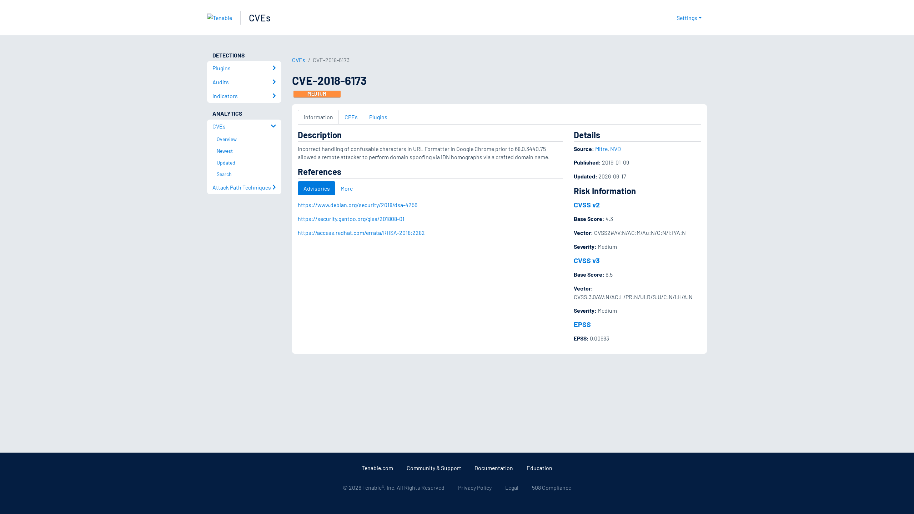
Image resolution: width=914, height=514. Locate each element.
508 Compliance (551, 487)
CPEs (351, 117)
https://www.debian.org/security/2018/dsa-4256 (357, 204)
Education (539, 467)
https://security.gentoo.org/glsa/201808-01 (351, 218)
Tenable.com (377, 467)
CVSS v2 (587, 204)
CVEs (260, 17)
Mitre (601, 148)
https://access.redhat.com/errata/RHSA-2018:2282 (361, 232)
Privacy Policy (475, 487)
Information (318, 117)
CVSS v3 (587, 260)
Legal (511, 487)
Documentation (493, 467)
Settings (687, 17)
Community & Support (434, 467)
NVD (615, 148)
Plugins (378, 117)
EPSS (582, 324)
